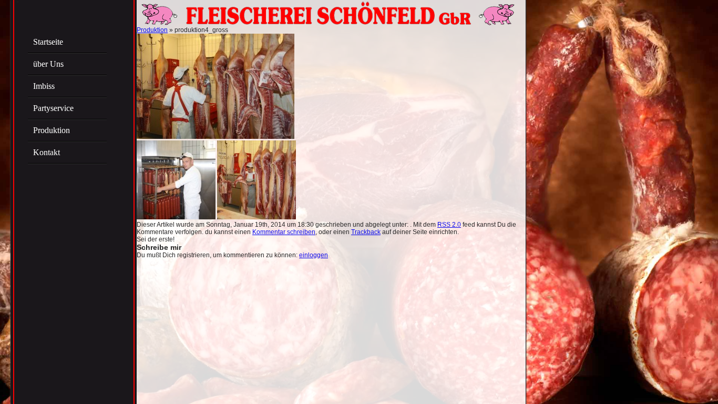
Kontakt (46, 152)
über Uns (48, 63)
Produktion (51, 130)
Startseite (48, 41)
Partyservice (53, 108)
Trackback (366, 232)
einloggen (313, 255)
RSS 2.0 (449, 224)
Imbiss (44, 86)
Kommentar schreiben (283, 232)
